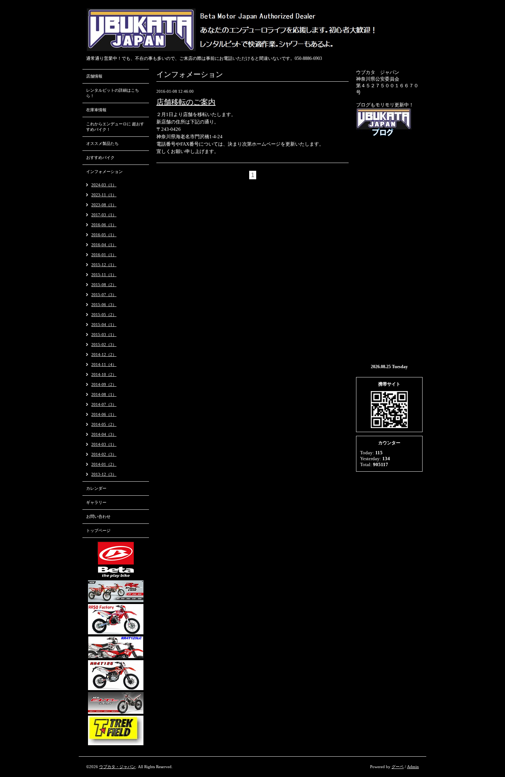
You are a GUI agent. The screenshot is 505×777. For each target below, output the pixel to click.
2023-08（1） (103, 205)
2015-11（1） (103, 274)
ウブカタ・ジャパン (117, 766)
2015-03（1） (103, 334)
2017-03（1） (103, 215)
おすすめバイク (100, 157)
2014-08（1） (103, 394)
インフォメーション (104, 171)
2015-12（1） (103, 264)
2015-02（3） (103, 344)
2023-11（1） (103, 195)
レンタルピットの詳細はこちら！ (112, 93)
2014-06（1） (103, 414)
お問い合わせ (98, 516)
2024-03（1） (103, 185)
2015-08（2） (103, 284)
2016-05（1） (103, 235)
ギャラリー (96, 502)
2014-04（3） (103, 434)
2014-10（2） (103, 374)
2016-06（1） (103, 225)
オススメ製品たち (102, 143)
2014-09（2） (103, 384)
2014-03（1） (103, 444)
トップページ (98, 530)
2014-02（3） (103, 454)
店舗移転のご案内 (186, 102)
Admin (413, 766)
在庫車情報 (96, 110)
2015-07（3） (103, 294)
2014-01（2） (103, 464)
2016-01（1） (103, 254)
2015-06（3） (103, 304)
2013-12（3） (103, 474)
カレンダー (96, 488)
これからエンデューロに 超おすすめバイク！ (115, 127)
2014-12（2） (103, 354)
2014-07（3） (103, 404)
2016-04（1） (103, 244)
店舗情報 (94, 76)
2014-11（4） (103, 364)
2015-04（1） (103, 324)
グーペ (398, 766)
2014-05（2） (103, 424)
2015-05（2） (103, 314)
